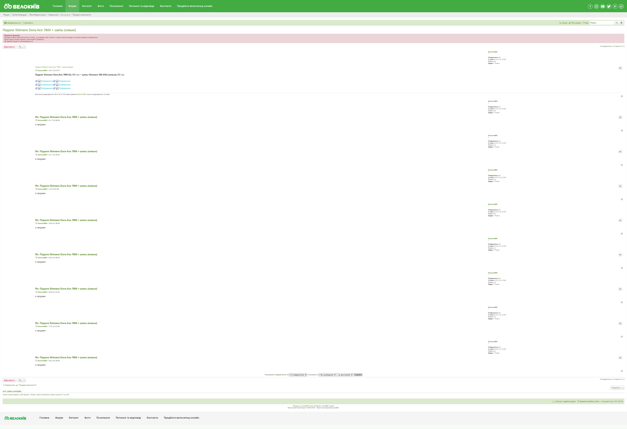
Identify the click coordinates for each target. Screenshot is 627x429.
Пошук (616, 23)
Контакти (165, 6)
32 (500, 57)
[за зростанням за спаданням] (345, 375)
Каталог (87, 6)
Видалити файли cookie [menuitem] (589, 401)
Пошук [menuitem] (564, 23)
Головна (58, 6)
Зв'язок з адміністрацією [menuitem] (566, 401)
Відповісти (9, 46)
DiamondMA (493, 52)
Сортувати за (313, 375)
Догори (622, 96)
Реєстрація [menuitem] (576, 23)
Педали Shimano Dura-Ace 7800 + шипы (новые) (39, 30)
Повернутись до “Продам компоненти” (21, 385)
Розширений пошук (621, 23)
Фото (101, 6)
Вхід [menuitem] (586, 23)
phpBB (304, 406)
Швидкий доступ (14, 23)
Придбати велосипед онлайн (194, 6)
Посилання (116, 6)
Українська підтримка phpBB (327, 408)
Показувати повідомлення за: (277, 375)
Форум (72, 6)
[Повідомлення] (36, 70)
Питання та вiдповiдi (141, 6)
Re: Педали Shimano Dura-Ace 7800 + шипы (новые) (66, 117)
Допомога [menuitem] (29, 23)
